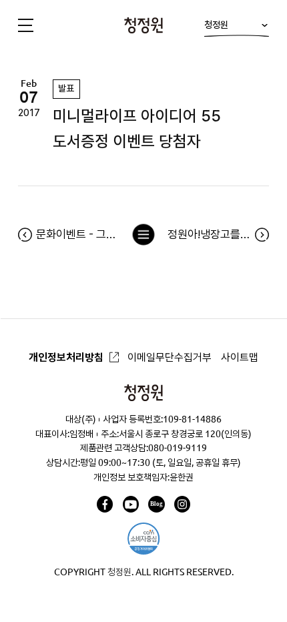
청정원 (216, 24)
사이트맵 (239, 357)
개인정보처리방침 (66, 357)
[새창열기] (105, 504)
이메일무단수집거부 (169, 357)
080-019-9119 (177, 447)
